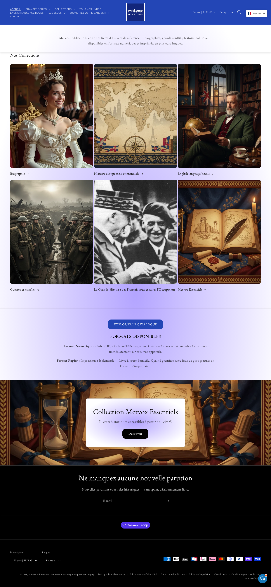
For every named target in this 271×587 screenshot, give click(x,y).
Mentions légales (252, 578)
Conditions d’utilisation (173, 574)
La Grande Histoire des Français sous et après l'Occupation (134, 289)
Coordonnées (220, 574)
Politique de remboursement (112, 574)
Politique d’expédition (199, 574)
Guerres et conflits (23, 289)
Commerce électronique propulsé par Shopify (72, 574)
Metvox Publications (39, 574)
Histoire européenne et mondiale (116, 173)
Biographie (17, 173)
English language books (194, 173)
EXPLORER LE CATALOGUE (135, 324)
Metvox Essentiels (190, 289)
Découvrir (136, 433)
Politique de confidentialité (143, 574)
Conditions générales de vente (246, 574)
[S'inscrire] (167, 500)
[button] (37, 9)
